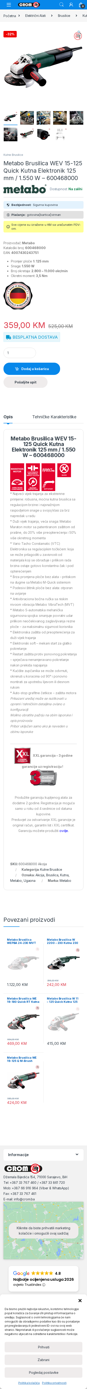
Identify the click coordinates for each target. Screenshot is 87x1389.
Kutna (64, 875)
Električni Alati (35, 16)
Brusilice (64, 16)
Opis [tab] (8, 417)
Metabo (16, 881)
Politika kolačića (29, 1383)
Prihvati (43, 1347)
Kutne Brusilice (13, 155)
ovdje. (64, 831)
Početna (9, 16)
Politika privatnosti (54, 1383)
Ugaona (29, 881)
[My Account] (71, 4)
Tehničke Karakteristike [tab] (54, 417)
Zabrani (43, 1360)
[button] (80, 1300)
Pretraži (61, 4)
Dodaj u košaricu (35, 369)
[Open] (8, 5)
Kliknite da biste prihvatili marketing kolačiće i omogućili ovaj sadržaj (43, 1230)
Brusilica (52, 875)
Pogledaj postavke (43, 1372)
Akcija (39, 875)
